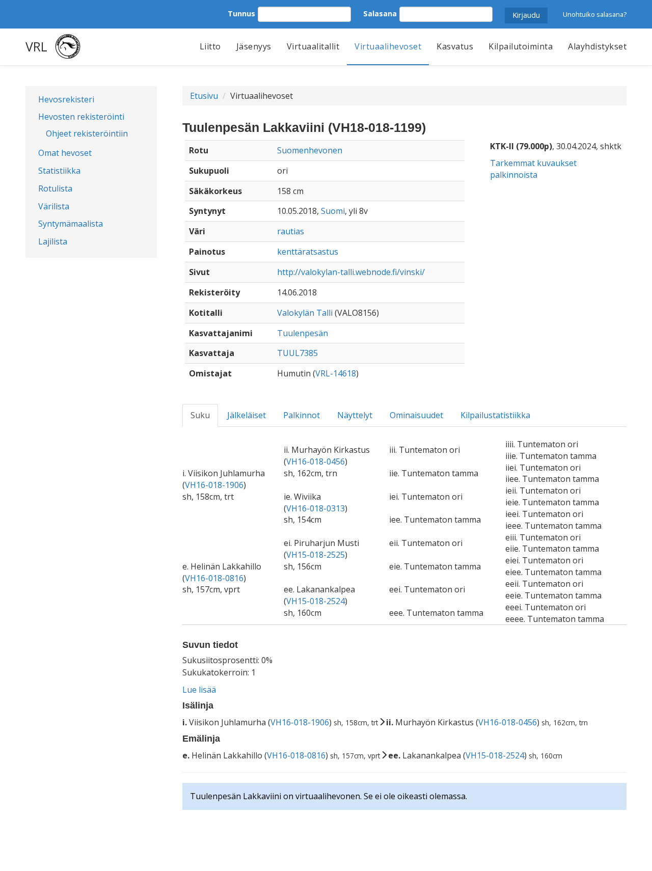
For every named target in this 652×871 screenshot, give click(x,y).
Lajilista (52, 241)
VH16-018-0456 (315, 461)
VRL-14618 (335, 373)
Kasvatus (455, 46)
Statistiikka (59, 170)
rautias (290, 231)
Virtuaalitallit (313, 46)
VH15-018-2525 (315, 554)
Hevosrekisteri (66, 99)
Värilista (53, 206)
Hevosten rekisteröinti (81, 116)
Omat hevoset (65, 152)
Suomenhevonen (309, 150)
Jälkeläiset (246, 415)
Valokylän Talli (305, 312)
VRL (36, 46)
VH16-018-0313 (315, 508)
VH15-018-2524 (315, 601)
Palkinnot (301, 415)
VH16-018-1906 (214, 485)
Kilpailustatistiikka (495, 415)
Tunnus (241, 13)
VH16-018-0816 (214, 578)
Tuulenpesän (302, 333)
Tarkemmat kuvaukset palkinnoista (533, 168)
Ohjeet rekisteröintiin (87, 133)
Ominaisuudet (416, 415)
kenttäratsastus (307, 251)
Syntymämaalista (70, 223)
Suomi (333, 210)
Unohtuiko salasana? (595, 14)
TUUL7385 (297, 353)
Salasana (380, 13)
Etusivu (204, 95)
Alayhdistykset (597, 46)
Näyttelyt (354, 415)
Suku (200, 415)
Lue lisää (199, 689)
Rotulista (55, 188)
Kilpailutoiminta (520, 46)
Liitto (210, 46)
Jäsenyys (253, 46)
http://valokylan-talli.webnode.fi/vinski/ (351, 272)
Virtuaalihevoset (388, 46)
